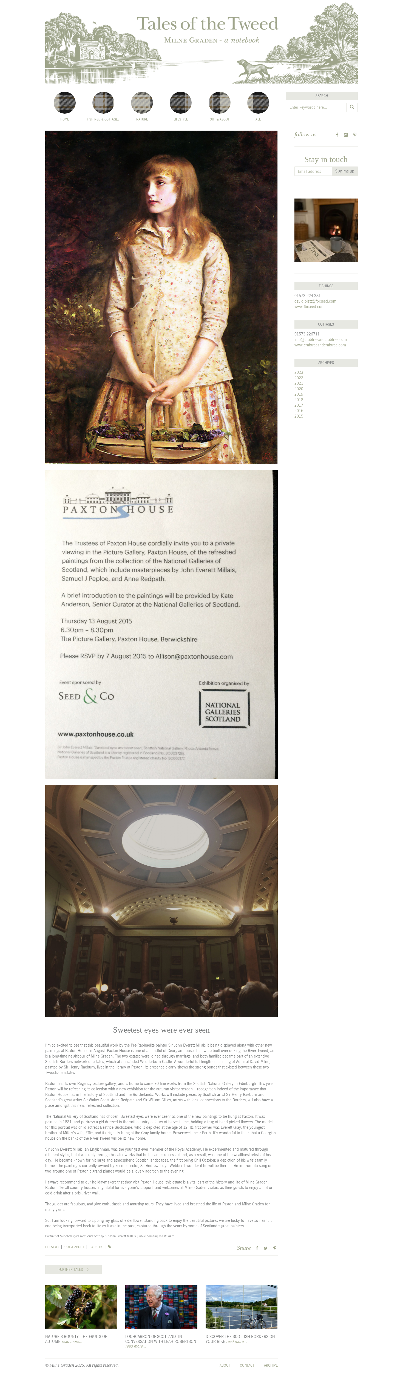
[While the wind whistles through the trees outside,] (326, 230)
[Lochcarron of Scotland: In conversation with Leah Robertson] (161, 1307)
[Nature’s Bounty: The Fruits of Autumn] (81, 1307)
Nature (142, 119)
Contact (247, 1365)
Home (64, 119)
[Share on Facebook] (257, 1248)
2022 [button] (298, 377)
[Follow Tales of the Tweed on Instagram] (346, 135)
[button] (110, 1247)
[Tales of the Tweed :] (201, 42)
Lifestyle (181, 119)
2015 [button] (298, 416)
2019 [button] (298, 394)
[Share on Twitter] (266, 1248)
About (225, 1365)
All (258, 119)
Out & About (219, 119)
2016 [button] (298, 410)
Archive (271, 1365)
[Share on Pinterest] (275, 1248)
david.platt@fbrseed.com (315, 301)
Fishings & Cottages (103, 119)
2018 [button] (298, 399)
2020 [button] (298, 388)
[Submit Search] (352, 107)
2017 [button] (298, 405)
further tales (72, 1270)
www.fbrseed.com (309, 306)
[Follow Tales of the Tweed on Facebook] (337, 135)
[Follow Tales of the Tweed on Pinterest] (355, 135)
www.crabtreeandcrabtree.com (320, 345)
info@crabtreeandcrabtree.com (320, 339)
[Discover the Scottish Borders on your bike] (241, 1307)
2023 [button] (298, 372)
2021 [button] (298, 383)
